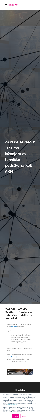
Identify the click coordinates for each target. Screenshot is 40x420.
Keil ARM (14, 326)
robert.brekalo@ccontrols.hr (16, 357)
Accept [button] (16, 416)
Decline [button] (24, 416)
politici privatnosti (12, 404)
